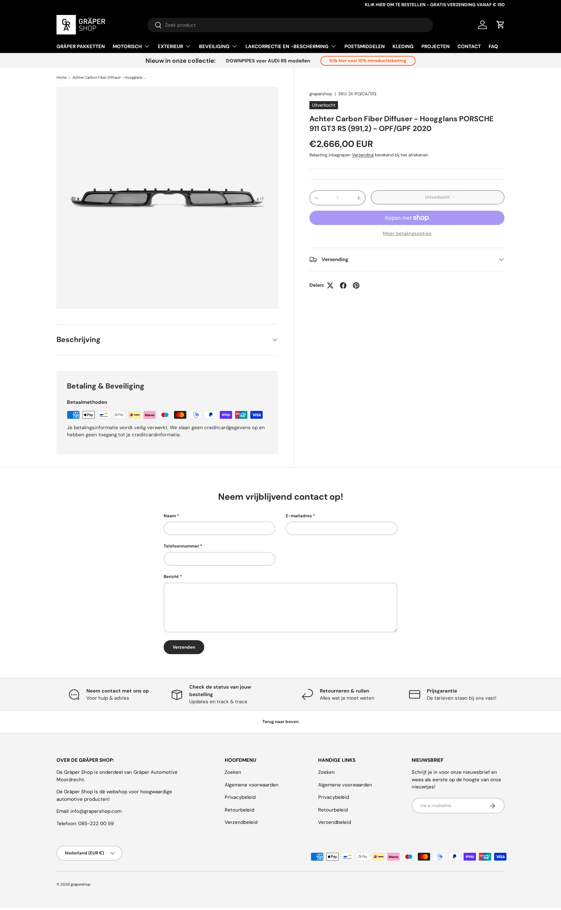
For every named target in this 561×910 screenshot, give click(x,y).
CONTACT (469, 46)
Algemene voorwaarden (252, 785)
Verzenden (184, 647)
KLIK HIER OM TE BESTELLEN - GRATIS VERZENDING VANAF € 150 (435, 4)
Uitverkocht (437, 197)
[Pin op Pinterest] (356, 285)
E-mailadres (299, 516)
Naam (170, 516)
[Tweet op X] (330, 285)
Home (61, 77)
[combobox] (290, 25)
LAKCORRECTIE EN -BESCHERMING (287, 46)
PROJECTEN (435, 46)
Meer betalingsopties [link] (407, 233)
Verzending (363, 155)
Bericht (171, 576)
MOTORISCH (127, 46)
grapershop (320, 94)
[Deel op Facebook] (343, 285)
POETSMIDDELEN (364, 46)
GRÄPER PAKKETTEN (80, 46)
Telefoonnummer (181, 546)
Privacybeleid (240, 797)
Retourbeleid (239, 810)
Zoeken (233, 772)
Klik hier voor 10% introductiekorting (368, 60)
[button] (500, 25)
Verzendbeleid (241, 822)
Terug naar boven (280, 721)
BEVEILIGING (214, 46)
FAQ (493, 46)
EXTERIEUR (170, 46)
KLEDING (403, 46)
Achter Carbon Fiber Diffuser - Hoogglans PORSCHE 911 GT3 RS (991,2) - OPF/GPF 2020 (108, 77)
